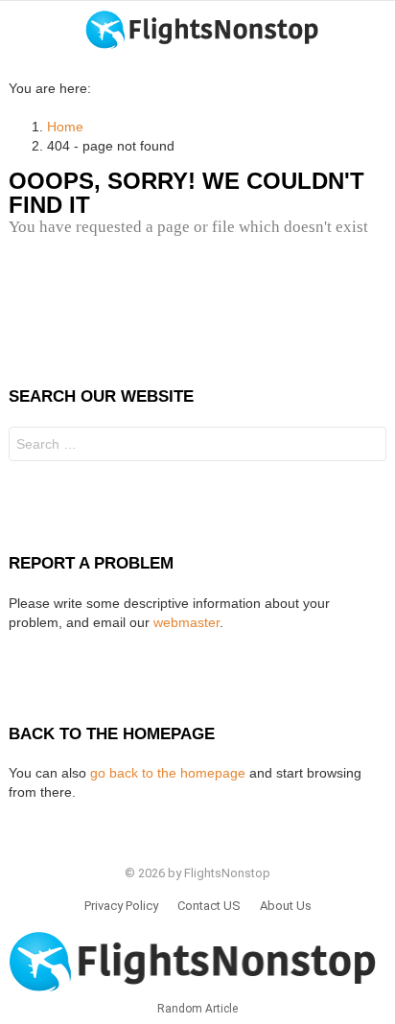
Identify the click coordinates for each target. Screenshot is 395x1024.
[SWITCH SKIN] (378, 29)
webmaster (186, 622)
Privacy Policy (121, 905)
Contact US (209, 905)
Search (367, 446)
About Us (286, 905)
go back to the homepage (167, 772)
